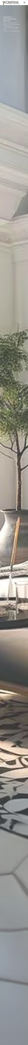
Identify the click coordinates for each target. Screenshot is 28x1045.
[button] (24, 2)
